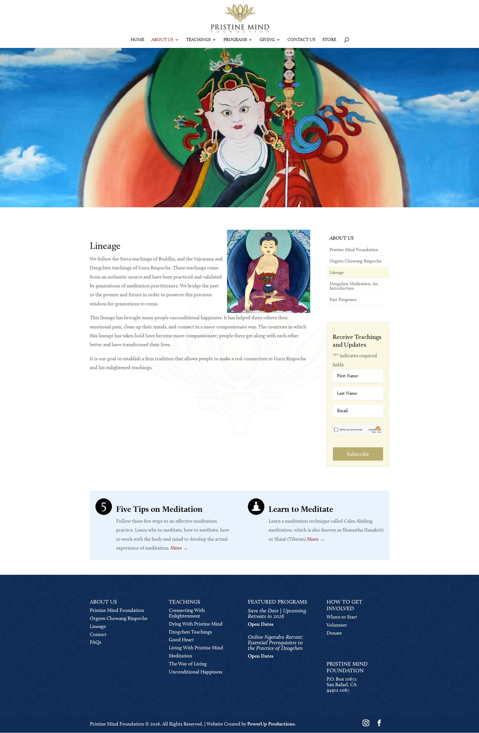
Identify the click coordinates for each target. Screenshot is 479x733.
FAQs (95, 642)
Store (329, 40)
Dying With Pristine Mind (196, 624)
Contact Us (301, 40)
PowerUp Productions (271, 724)
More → (179, 548)
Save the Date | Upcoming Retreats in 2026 (277, 613)
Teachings (198, 40)
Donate (334, 633)
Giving (267, 40)
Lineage (337, 272)
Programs (235, 40)
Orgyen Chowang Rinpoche (355, 261)
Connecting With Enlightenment (187, 613)
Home (137, 40)
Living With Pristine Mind (196, 648)
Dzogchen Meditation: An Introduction (354, 286)
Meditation (180, 656)
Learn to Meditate (301, 509)
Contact (98, 634)
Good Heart (181, 640)
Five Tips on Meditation (159, 509)
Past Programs (343, 299)
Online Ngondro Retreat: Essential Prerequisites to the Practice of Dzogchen (276, 642)
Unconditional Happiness (195, 672)
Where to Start (342, 617)
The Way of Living (188, 664)
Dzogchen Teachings (190, 632)
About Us (162, 40)
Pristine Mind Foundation (354, 249)
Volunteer (337, 625)
